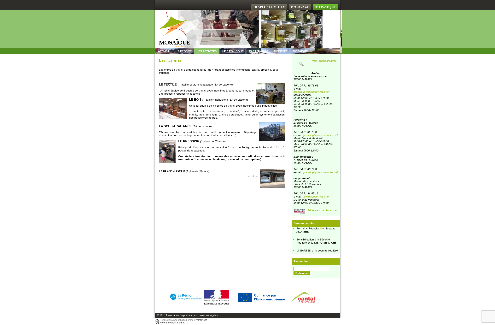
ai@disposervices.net (316, 196)
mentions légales (208, 315)
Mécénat (280, 51)
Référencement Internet (172, 322)
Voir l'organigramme (324, 60)
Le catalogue (232, 51)
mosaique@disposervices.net (311, 91)
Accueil (164, 51)
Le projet (183, 51)
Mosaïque (300, 51)
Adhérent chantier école (322, 210)
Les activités (207, 51)
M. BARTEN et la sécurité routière (317, 250)
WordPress (201, 320)
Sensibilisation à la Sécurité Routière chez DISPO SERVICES (316, 241)
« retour (253, 176)
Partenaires (258, 51)
